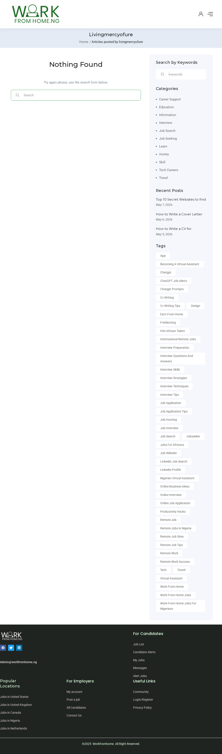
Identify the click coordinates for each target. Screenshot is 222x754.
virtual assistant (171, 578)
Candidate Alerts (144, 652)
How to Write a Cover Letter (179, 214)
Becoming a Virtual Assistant (179, 264)
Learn (163, 146)
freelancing (168, 322)
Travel (163, 178)
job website (168, 453)
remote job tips (171, 545)
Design (195, 305)
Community (141, 691)
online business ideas (174, 486)
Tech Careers (168, 170)
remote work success (175, 561)
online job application (175, 503)
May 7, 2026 (164, 204)
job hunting (168, 419)
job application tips (174, 411)
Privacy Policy (142, 707)
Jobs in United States (14, 696)
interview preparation (174, 347)
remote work (169, 553)
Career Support (170, 99)
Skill (162, 162)
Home (83, 42)
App (163, 255)
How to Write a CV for (173, 229)
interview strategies (173, 378)
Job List (138, 644)
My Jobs (139, 660)
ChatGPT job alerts (173, 281)
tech (163, 570)
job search (167, 436)
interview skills (170, 369)
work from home (172, 586)
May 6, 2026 (164, 219)
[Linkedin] (19, 648)
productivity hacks (173, 511)
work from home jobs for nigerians (178, 606)
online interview (171, 495)
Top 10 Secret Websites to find (181, 199)
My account (74, 691)
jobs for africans (172, 445)
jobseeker (193, 436)
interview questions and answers (176, 358)
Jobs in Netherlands (13, 728)
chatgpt (165, 272)
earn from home (171, 314)
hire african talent (172, 331)
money (164, 154)
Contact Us (74, 715)
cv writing (167, 297)
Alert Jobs (140, 676)
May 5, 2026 (164, 234)
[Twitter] (11, 648)
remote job (168, 520)
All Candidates (76, 707)
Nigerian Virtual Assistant (177, 478)
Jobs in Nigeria (10, 720)
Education (166, 107)
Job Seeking (168, 139)
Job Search (167, 131)
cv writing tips (170, 305)
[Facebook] (3, 648)
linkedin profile (170, 469)
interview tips (169, 394)
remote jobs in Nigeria (175, 528)
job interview (169, 428)
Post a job (73, 699)
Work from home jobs (175, 595)
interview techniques (174, 386)
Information (167, 115)
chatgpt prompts (172, 289)
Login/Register (143, 699)
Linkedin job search (173, 461)
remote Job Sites (172, 536)
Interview (165, 123)
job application (170, 403)
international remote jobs (178, 339)
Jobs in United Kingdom (16, 705)
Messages (140, 668)
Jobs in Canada (10, 712)
